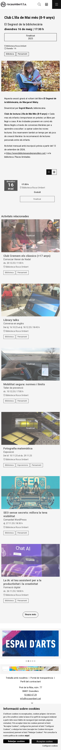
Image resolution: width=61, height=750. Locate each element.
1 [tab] (26, 661)
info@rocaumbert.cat (30, 698)
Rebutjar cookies (16, 741)
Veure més (30, 614)
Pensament (22, 54)
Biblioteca (10, 54)
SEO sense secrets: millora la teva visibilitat (25, 514)
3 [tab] (30, 661)
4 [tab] (32, 661)
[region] (30, 76)
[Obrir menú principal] (56, 4)
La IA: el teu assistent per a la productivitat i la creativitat (22, 582)
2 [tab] (28, 661)
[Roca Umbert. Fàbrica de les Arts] (13, 4)
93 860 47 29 (30, 695)
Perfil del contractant (30, 681)
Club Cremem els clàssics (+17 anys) (26, 256)
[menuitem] (17, 678)
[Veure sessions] (49, 172)
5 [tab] (34, 661)
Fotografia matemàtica (17, 448)
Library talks (11, 320)
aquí (27, 735)
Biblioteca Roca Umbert (16, 46)
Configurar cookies (50, 746)
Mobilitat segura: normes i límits (24, 384)
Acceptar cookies (45, 741)
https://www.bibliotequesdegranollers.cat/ (26, 153)
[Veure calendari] (54, 172)
